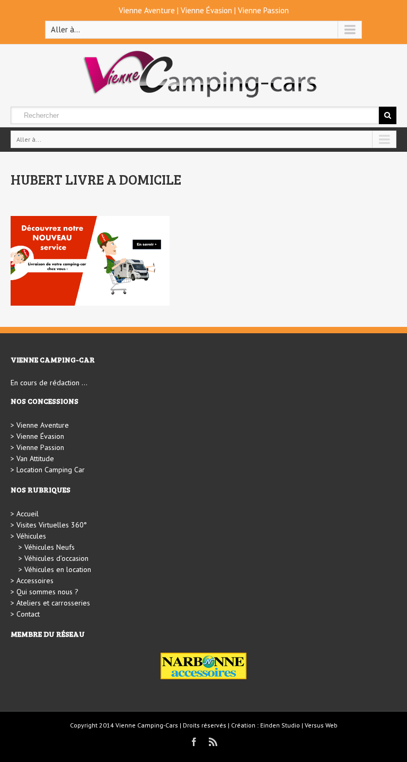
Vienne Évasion (206, 10)
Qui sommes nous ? (47, 591)
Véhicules (31, 536)
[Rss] (213, 742)
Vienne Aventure (147, 10)
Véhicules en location (57, 569)
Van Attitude (35, 458)
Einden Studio (280, 725)
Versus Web (321, 725)
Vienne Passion (263, 10)
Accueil (27, 513)
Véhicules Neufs (49, 547)
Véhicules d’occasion (56, 558)
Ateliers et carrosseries (53, 603)
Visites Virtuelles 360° (51, 525)
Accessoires (35, 580)
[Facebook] (194, 742)
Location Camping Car (50, 469)
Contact (28, 614)
